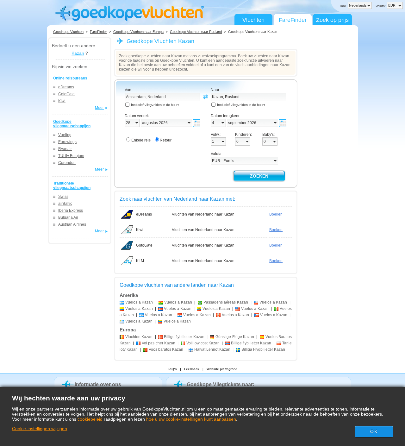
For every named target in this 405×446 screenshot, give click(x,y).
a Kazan (139, 302)
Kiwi (61, 101)
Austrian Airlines (72, 224)
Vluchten (253, 20)
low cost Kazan (203, 343)
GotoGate (66, 94)
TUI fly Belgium (71, 156)
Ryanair (65, 149)
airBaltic (65, 203)
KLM (140, 261)
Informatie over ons (98, 384)
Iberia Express (70, 210)
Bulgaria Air (68, 217)
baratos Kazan (166, 349)
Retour (165, 140)
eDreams (66, 87)
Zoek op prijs (332, 20)
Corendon (67, 162)
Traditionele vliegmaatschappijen (71, 185)
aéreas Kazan (225, 302)
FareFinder (293, 20)
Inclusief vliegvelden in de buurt (155, 105)
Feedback (191, 369)
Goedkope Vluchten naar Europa (138, 32)
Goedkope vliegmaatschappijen (71, 123)
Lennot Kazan (212, 349)
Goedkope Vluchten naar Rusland (196, 32)
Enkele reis (141, 140)
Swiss (63, 196)
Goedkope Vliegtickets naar (220, 384)
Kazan (78, 53)
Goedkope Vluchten (68, 32)
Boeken (276, 214)
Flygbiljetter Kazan (263, 349)
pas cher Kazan (158, 343)
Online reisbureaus (70, 78)
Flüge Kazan (234, 337)
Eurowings (67, 142)
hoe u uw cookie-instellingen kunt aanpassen (191, 419)
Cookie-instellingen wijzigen (39, 428)
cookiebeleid (90, 419)
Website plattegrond (222, 369)
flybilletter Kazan (184, 337)
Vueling (65, 135)
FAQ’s (172, 369)
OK (373, 431)
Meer (99, 107)
